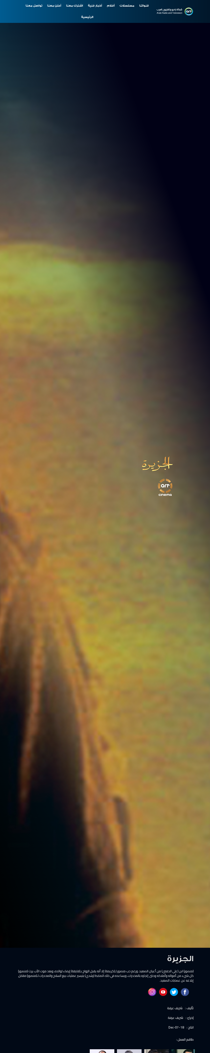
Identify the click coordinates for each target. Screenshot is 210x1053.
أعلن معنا (54, 5)
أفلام (111, 5)
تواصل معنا (34, 5)
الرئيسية (87, 17)
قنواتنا (144, 5)
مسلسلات (127, 5)
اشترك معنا (74, 5)
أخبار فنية (95, 5)
